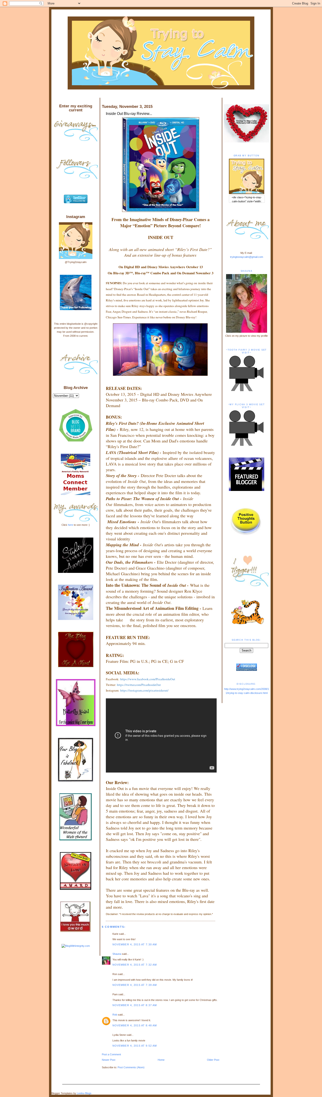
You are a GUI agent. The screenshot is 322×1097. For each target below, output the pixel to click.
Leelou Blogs (84, 1093)
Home (161, 1059)
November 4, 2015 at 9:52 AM (134, 1045)
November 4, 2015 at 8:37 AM (134, 1005)
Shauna (116, 953)
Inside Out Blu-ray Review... (129, 114)
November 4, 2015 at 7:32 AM (134, 964)
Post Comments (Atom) (131, 1067)
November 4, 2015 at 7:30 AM (134, 944)
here (70, 524)
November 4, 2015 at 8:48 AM (134, 1025)
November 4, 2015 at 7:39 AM (134, 985)
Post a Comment (111, 1054)
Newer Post (108, 1059)
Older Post (213, 1059)
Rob (114, 1014)
